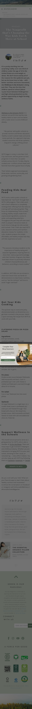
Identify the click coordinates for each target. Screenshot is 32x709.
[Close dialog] (30, 345)
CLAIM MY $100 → (8, 360)
